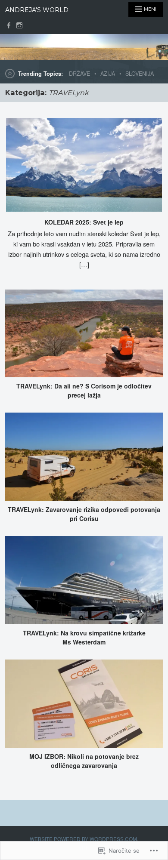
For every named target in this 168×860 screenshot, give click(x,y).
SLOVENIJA (139, 73)
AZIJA (107, 73)
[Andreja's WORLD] (84, 47)
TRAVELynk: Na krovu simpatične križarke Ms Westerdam (84, 637)
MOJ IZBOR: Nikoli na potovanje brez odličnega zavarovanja (84, 761)
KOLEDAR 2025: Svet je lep (84, 222)
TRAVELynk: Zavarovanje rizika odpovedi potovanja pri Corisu (84, 514)
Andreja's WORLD (36, 10)
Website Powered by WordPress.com (83, 838)
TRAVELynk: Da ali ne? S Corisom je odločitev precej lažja (84, 390)
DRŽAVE (79, 73)
